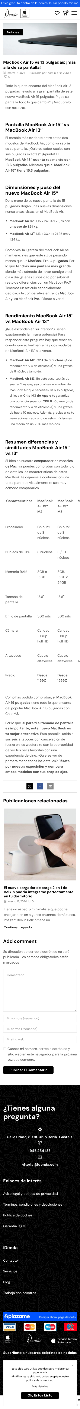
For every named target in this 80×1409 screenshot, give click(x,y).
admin (52, 73)
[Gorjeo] (30, 786)
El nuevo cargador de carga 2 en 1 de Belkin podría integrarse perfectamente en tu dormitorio (38, 892)
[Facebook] (40, 786)
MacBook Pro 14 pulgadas (48, 261)
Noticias (13, 32)
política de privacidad (39, 1380)
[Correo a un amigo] (49, 786)
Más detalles (40, 1386)
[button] (7, 864)
